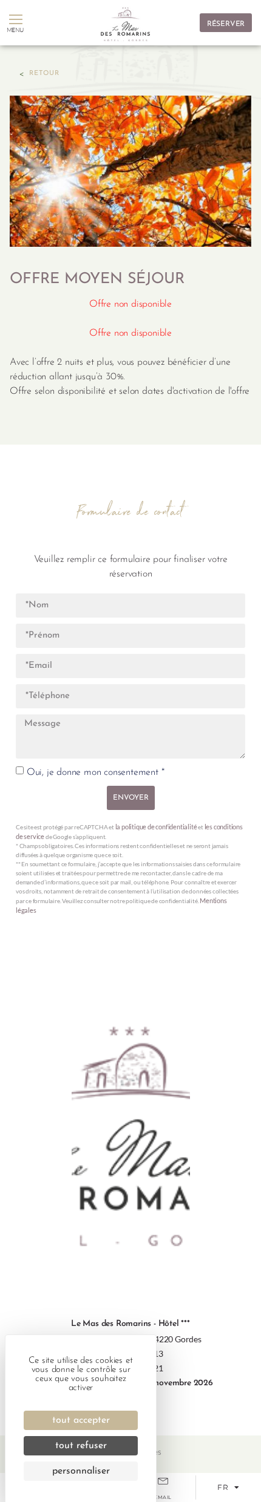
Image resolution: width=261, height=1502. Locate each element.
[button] (15, 19)
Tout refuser (81, 1446)
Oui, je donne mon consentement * (95, 772)
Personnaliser (81, 1471)
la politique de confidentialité (156, 827)
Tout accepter (81, 1420)
